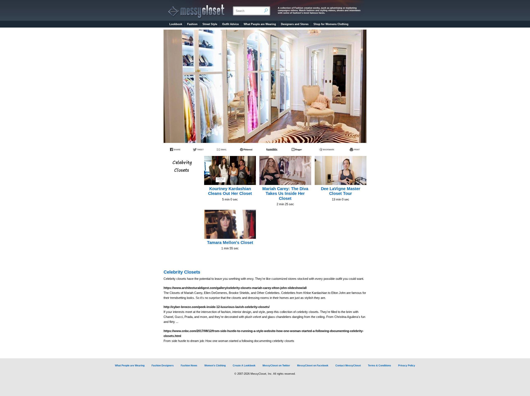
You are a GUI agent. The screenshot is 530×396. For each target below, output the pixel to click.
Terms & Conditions (379, 365)
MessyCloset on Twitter (276, 365)
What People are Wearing (260, 24)
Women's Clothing (215, 365)
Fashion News (189, 365)
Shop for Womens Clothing (330, 24)
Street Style (209, 24)
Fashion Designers (163, 365)
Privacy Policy (406, 365)
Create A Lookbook (244, 365)
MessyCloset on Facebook (312, 365)
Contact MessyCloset (348, 365)
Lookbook (175, 24)
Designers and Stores (294, 24)
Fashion (192, 24)
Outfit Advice (230, 24)
